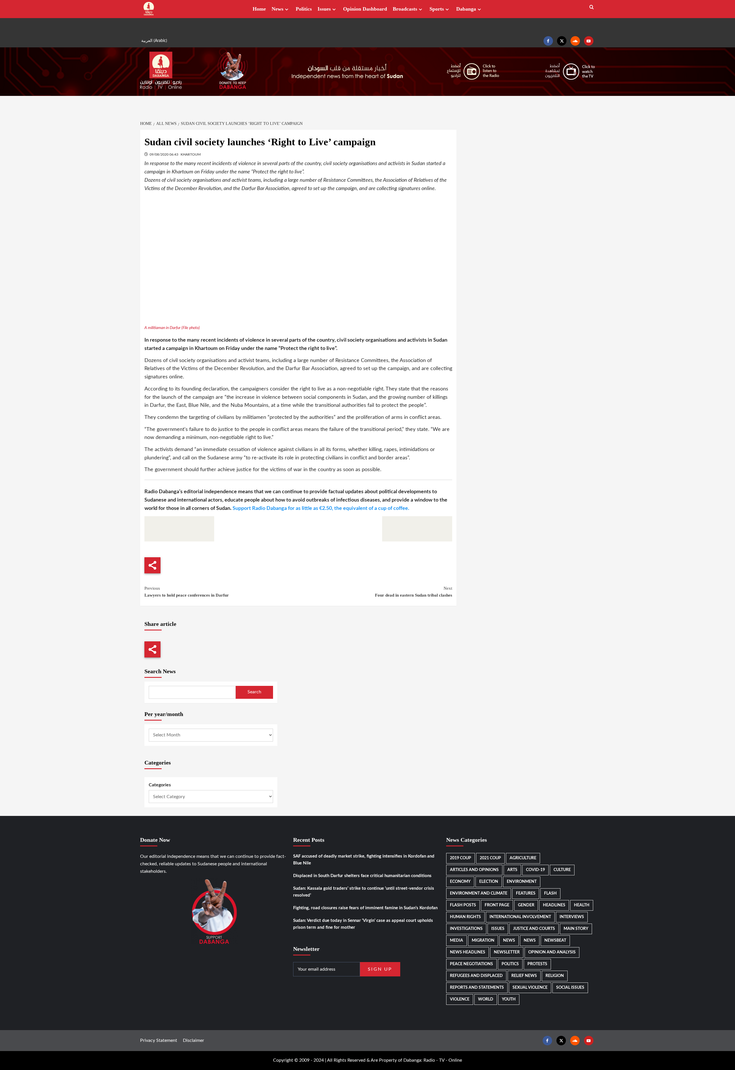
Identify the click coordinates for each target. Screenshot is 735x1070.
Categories (160, 785)
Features (525, 893)
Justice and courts (534, 929)
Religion (555, 976)
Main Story (576, 929)
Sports (437, 9)
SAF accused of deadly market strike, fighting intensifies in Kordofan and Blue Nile (363, 859)
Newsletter (507, 952)
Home (259, 9)
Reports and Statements (477, 988)
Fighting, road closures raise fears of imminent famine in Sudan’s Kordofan (365, 908)
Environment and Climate (478, 893)
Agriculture (523, 858)
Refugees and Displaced (476, 976)
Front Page (497, 905)
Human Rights (465, 917)
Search (254, 692)
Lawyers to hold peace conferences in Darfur (186, 591)
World (485, 999)
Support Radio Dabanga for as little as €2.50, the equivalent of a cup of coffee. (321, 508)
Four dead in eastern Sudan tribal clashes (413, 591)
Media (456, 941)
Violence (459, 999)
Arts (512, 870)
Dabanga (466, 9)
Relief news (524, 976)
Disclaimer (193, 1040)
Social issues (570, 988)
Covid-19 (535, 870)
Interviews (572, 917)
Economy (460, 882)
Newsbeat (555, 941)
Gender (526, 905)
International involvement (520, 917)
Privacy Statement (158, 1040)
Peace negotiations (471, 964)
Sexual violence (530, 988)
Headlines (554, 905)
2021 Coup (490, 858)
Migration (483, 941)
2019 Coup (460, 858)
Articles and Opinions (474, 870)
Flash (550, 893)
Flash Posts (463, 905)
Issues (324, 9)
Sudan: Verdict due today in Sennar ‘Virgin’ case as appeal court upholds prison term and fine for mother (363, 924)
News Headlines (467, 952)
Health (581, 905)
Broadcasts (405, 9)
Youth (509, 999)
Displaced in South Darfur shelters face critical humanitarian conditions (362, 876)
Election (488, 882)
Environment (522, 882)
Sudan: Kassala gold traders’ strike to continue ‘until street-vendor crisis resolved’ (363, 891)
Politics (304, 9)
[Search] (591, 7)
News (277, 9)
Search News (160, 671)
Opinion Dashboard (365, 9)
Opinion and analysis (552, 952)
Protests (537, 964)
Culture (562, 870)
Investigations (466, 929)
